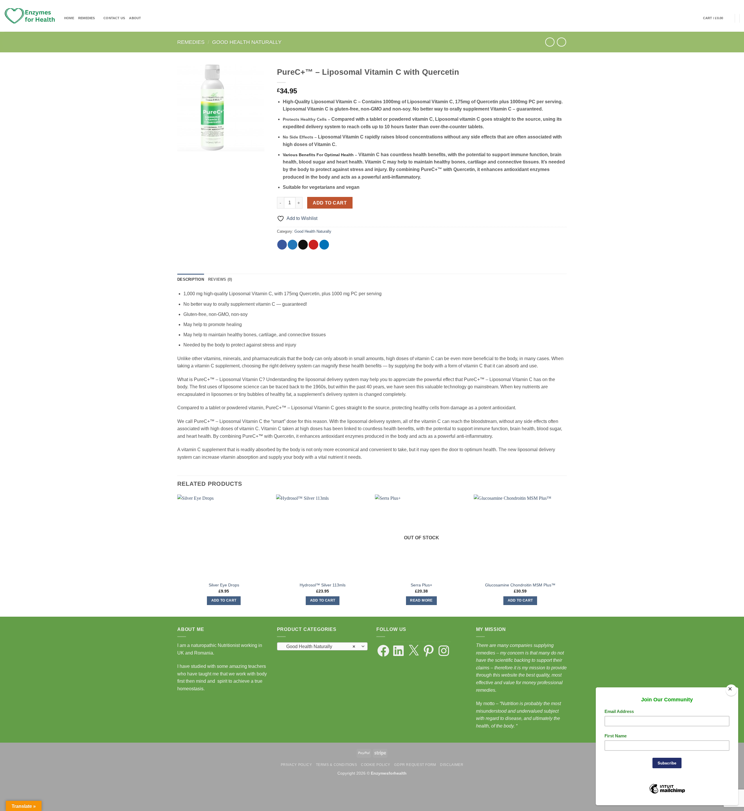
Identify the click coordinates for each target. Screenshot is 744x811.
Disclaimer (451, 765)
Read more (421, 600)
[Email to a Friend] (303, 245)
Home (69, 18)
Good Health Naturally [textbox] (319, 646)
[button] (717, 18)
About (135, 18)
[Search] (697, 18)
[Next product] (549, 42)
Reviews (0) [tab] (220, 279)
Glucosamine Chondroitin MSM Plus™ (520, 585)
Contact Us (114, 18)
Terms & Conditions (336, 765)
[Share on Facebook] (282, 245)
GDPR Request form (415, 765)
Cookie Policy (375, 765)
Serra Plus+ (421, 585)
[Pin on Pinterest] (313, 245)
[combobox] (322, 646)
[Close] (731, 690)
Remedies (86, 18)
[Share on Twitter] (292, 245)
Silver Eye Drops (224, 585)
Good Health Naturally (247, 42)
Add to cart (330, 202)
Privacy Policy (296, 765)
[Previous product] (561, 42)
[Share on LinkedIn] (324, 245)
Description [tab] (190, 279)
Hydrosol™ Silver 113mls (323, 585)
